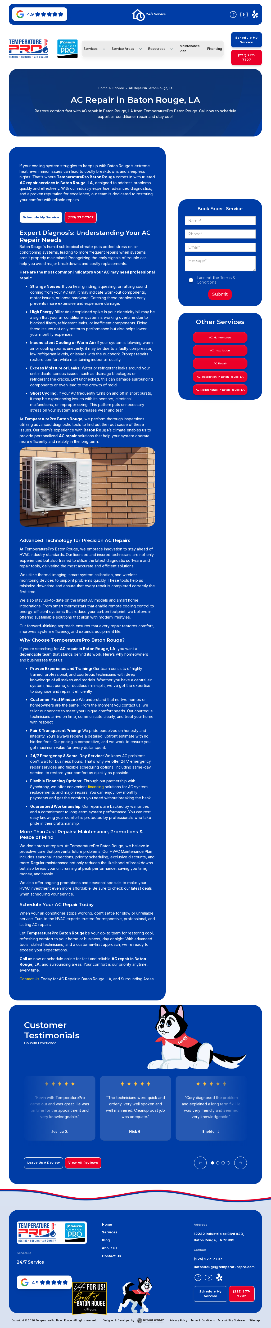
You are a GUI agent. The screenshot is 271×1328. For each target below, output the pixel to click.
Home (102, 88)
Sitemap (254, 1320)
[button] (94, 49)
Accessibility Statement (232, 1320)
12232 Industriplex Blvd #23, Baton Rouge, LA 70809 (219, 1237)
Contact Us (29, 979)
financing (96, 786)
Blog (106, 1240)
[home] (28, 48)
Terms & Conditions (216, 280)
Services (110, 1232)
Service (118, 88)
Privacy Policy (178, 1320)
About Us (110, 1248)
